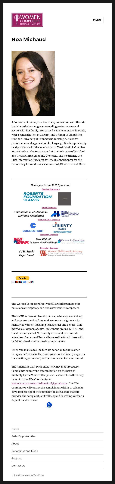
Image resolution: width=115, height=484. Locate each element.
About (15, 443)
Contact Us (18, 465)
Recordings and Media (25, 451)
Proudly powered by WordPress (29, 475)
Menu (97, 19)
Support (16, 458)
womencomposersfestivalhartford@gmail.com (39, 383)
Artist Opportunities (23, 436)
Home (15, 429)
